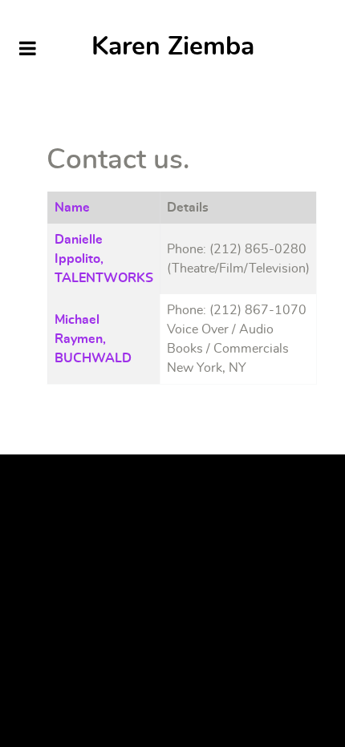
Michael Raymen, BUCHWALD (93, 339)
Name (72, 207)
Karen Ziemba (172, 46)
